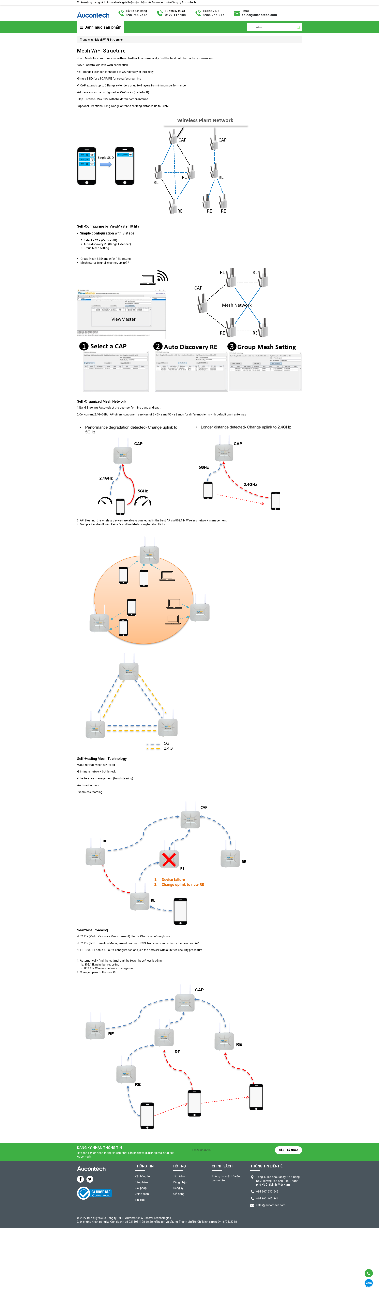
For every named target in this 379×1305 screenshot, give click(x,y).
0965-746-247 (213, 15)
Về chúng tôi (143, 1176)
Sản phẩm (141, 1182)
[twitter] (89, 1179)
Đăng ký (178, 1188)
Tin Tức (140, 1199)
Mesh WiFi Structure (101, 51)
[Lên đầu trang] (368, 1263)
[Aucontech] (93, 12)
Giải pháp (141, 1188)
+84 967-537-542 (267, 1191)
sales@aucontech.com (259, 15)
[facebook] (80, 1179)
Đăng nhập (180, 1182)
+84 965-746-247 (267, 1198)
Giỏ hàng (179, 1193)
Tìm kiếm (179, 1176)
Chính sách (142, 1193)
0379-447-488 (175, 15)
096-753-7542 (136, 15)
